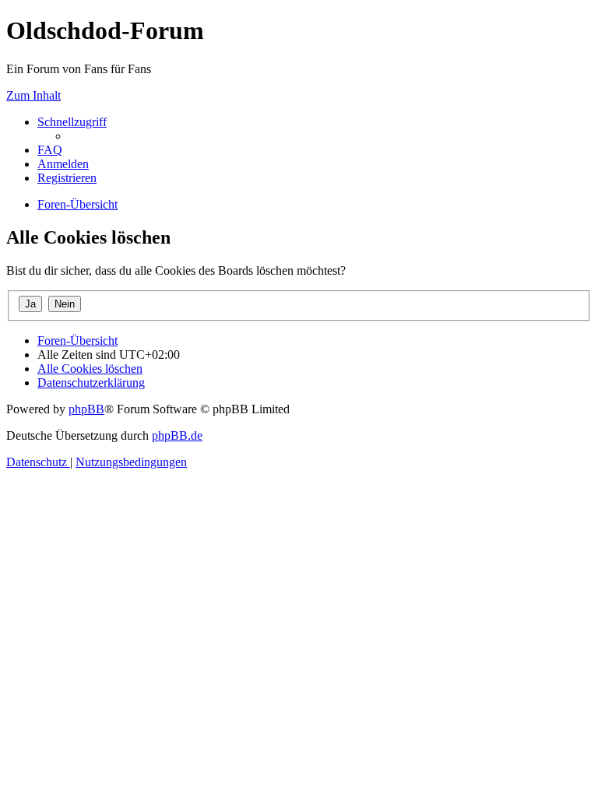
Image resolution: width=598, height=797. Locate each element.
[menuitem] (49, 149)
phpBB (86, 409)
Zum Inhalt (33, 95)
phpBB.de (177, 435)
